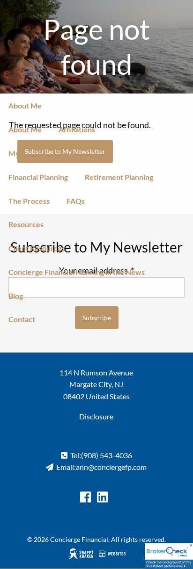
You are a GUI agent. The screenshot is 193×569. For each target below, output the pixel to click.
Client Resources (36, 248)
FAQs (76, 200)
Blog (15, 295)
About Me (25, 105)
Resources (26, 224)
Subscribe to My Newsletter (65, 151)
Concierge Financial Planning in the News (76, 271)
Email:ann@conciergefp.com (101, 466)
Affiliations (77, 129)
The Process (29, 200)
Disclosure (96, 416)
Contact (21, 319)
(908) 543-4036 (106, 455)
